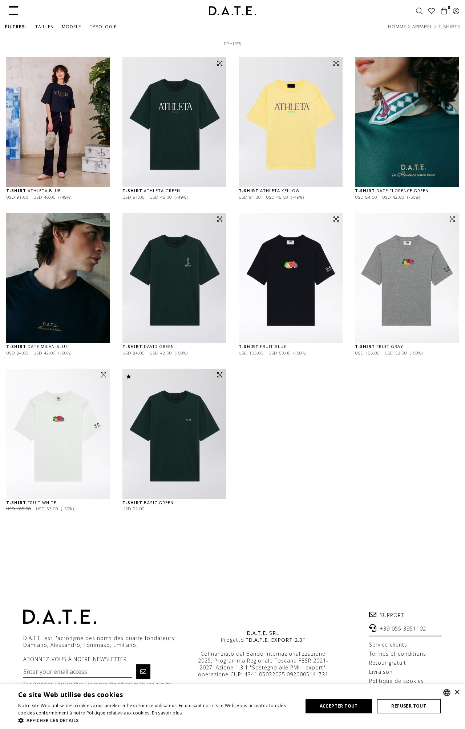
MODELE (71, 27)
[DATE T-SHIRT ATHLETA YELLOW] (291, 122)
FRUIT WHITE (31, 502)
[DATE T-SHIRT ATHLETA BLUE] (58, 122)
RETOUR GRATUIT (387, 662)
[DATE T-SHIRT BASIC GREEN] (174, 434)
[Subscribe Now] (143, 671)
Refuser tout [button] (408, 706)
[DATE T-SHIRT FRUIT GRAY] (407, 278)
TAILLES (44, 27)
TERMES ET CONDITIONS (397, 653)
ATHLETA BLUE (33, 190)
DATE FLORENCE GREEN (392, 190)
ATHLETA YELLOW (269, 190)
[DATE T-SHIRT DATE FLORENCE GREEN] (407, 122)
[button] (13, 10)
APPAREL (423, 27)
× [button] (457, 692)
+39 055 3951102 (403, 628)
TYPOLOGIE (103, 27)
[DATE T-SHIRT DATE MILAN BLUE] (58, 278)
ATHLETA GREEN (151, 190)
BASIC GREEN (148, 502)
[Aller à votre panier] (444, 11)
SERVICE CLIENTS (388, 644)
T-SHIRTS (449, 27)
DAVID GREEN (148, 346)
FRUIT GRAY (379, 346)
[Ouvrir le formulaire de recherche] (419, 11)
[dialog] (232, 706)
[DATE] (232, 10)
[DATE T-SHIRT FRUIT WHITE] (58, 434)
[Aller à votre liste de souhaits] (431, 11)
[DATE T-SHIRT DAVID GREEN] (174, 278)
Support (392, 615)
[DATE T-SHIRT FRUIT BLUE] (291, 278)
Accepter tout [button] (339, 706)
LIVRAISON (381, 671)
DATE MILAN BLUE (37, 346)
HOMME (398, 27)
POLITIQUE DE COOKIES (396, 680)
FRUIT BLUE (262, 346)
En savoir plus (167, 713)
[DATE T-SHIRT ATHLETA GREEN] (174, 122)
